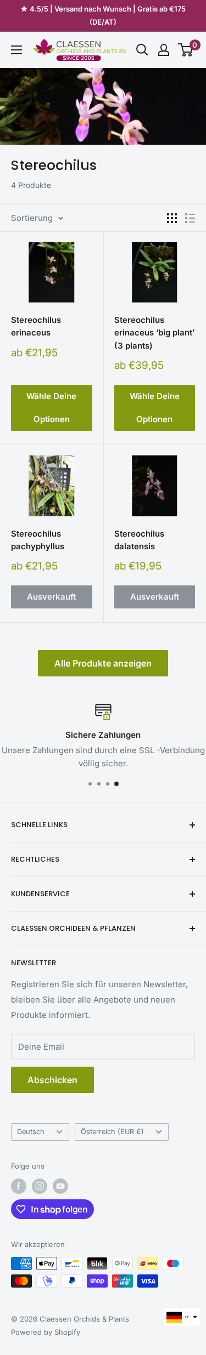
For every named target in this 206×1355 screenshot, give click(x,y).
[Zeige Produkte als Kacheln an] (172, 218)
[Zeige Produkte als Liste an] (190, 218)
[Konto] (163, 50)
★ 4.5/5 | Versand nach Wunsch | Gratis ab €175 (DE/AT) (103, 15)
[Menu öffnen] (16, 49)
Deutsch (30, 1132)
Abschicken (52, 1079)
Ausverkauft (51, 596)
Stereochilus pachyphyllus (37, 539)
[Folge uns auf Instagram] (39, 1186)
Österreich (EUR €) (112, 1132)
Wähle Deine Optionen (51, 407)
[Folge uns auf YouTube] (60, 1186)
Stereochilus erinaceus (36, 326)
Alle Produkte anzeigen (103, 663)
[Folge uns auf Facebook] (18, 1186)
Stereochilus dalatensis (139, 539)
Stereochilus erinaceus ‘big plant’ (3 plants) (154, 333)
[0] (186, 49)
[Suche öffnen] (142, 50)
